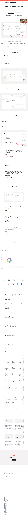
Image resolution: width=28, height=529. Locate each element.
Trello (5, 517)
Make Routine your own (8, 189)
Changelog (5, 495)
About (5, 522)
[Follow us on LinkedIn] (12, 473)
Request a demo (17, 13)
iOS (4, 490)
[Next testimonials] (23, 293)
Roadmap (5, 494)
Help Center (5, 493)
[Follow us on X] (7, 473)
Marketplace (5, 482)
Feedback (5, 496)
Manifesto (5, 523)
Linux (5, 488)
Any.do (5, 519)
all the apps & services (11, 278)
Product (5, 478)
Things (5, 518)
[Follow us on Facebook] (15, 473)
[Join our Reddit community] (9, 473)
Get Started (14, 461)
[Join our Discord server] (4, 473)
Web (5, 489)
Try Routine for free (12, 2)
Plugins (5, 481)
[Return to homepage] (7, 2)
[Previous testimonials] (20, 293)
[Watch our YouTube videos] (10, 473)
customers (10, 190)
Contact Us (5, 524)
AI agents (10, 90)
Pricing (5, 483)
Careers (5, 525)
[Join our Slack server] (6, 473)
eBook (5, 498)
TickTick (5, 520)
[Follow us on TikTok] (16, 473)
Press (5, 526)
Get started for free (11, 13)
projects (13, 190)
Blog (5, 497)
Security (5, 527)
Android (5, 491)
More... (21, 307)
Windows (5, 487)
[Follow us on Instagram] (13, 473)
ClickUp (5, 516)
